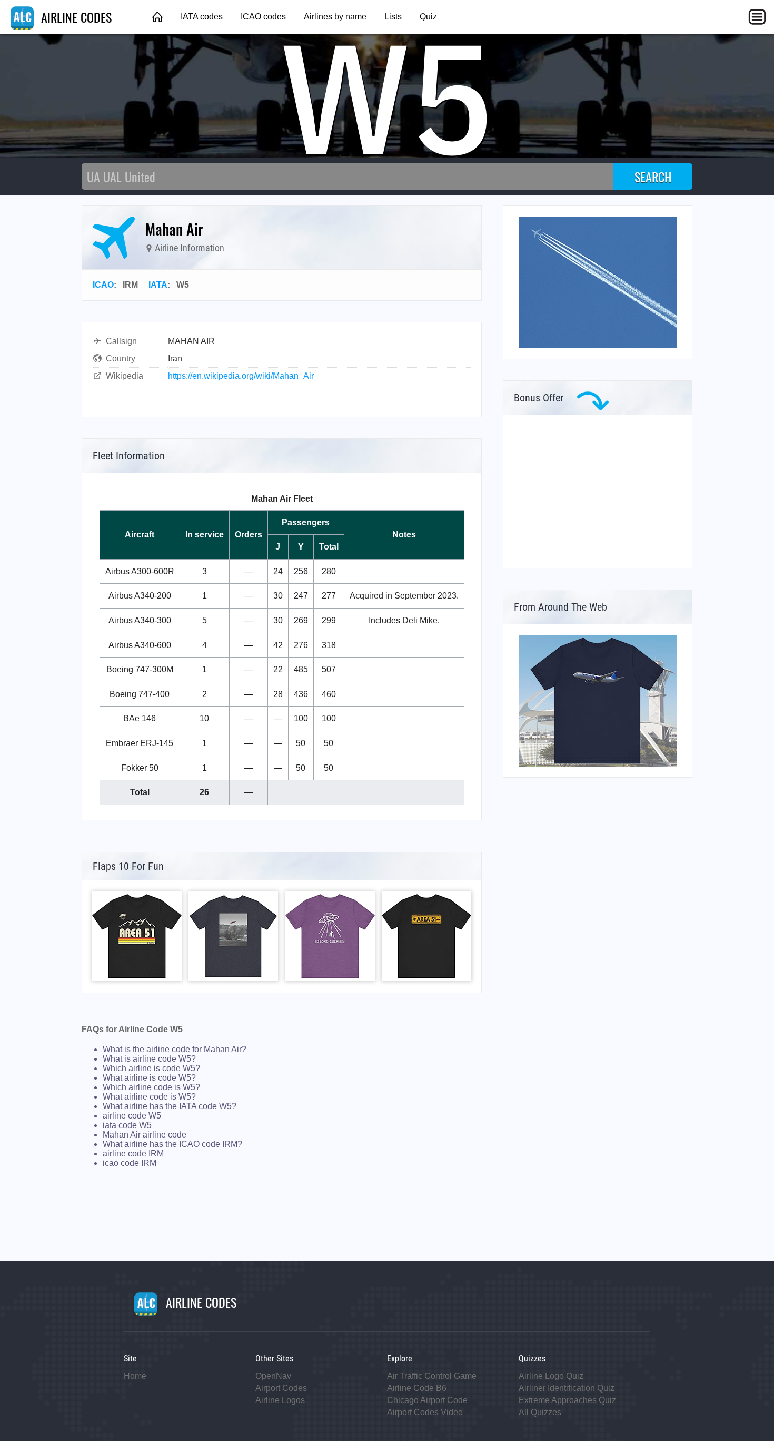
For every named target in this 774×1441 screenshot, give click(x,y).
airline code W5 (132, 1115)
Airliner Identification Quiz (566, 1388)
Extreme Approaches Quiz (567, 1400)
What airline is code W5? (149, 1077)
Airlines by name (335, 16)
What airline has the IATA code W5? (169, 1106)
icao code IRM (129, 1163)
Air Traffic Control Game (432, 1375)
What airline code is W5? (149, 1096)
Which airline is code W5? (151, 1068)
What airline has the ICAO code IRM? (172, 1144)
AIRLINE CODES (75, 16)
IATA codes (202, 16)
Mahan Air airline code (144, 1134)
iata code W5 (127, 1125)
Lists (393, 16)
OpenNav (273, 1375)
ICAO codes (263, 16)
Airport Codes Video (425, 1412)
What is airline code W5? (149, 1058)
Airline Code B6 (416, 1388)
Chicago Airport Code (427, 1400)
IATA (157, 284)
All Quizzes (540, 1412)
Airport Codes (281, 1388)
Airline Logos (280, 1400)
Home (135, 1375)
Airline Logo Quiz (551, 1375)
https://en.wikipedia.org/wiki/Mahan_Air (241, 375)
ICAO (103, 284)
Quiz (428, 16)
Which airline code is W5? (151, 1087)
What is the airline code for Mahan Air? (174, 1049)
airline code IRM (133, 1153)
